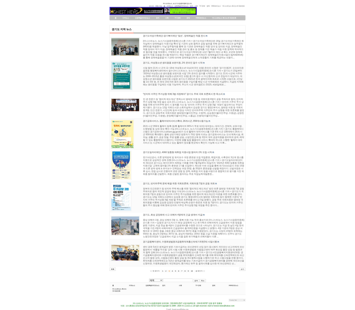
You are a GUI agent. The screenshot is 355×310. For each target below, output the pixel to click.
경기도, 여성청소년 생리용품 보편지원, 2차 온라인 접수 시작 (172, 63)
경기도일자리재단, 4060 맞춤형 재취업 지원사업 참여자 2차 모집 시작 (177, 152)
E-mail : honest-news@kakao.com (177, 309)
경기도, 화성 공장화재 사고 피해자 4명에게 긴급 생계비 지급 (172, 215)
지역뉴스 (132, 285)
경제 (213, 285)
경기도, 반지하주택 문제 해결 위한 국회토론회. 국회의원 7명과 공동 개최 (179, 183)
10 (192, 271)
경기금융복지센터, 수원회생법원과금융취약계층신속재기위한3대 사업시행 (180, 242)
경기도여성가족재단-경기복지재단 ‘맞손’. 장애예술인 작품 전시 (174, 36)
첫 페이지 (156, 271)
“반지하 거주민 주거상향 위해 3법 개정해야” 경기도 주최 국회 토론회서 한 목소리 (183, 94)
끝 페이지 (199, 271)
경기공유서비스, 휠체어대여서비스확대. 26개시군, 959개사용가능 (175, 121)
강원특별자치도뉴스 (152, 285)
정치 (163, 285)
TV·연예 (198, 285)
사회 (180, 285)
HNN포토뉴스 (233, 285)
